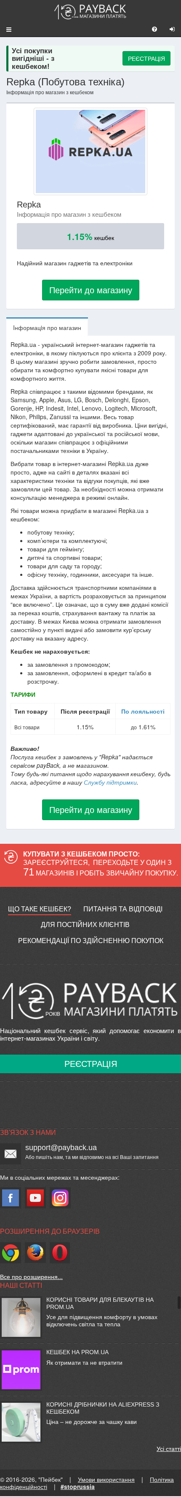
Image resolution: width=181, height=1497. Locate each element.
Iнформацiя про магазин (47, 327)
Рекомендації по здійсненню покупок (90, 940)
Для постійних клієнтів (85, 924)
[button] (5, 29)
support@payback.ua (61, 1147)
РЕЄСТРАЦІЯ (146, 58)
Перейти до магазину (90, 290)
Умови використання (106, 1479)
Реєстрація (90, 1064)
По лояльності (143, 711)
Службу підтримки (110, 782)
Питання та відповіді (122, 909)
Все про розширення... (31, 1276)
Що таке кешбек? (39, 909)
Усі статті (169, 1448)
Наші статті (21, 1285)
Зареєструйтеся (55, 862)
